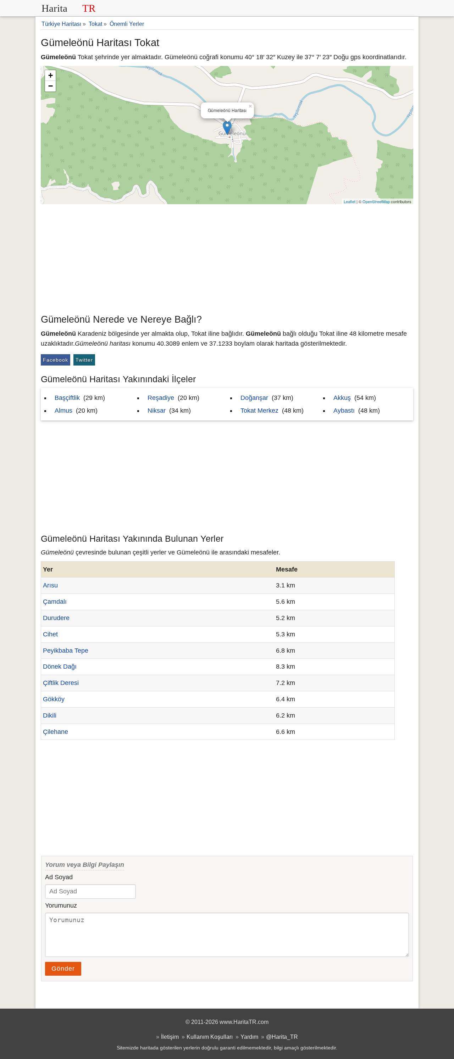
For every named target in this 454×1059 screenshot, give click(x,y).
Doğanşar (254, 397)
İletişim (170, 1036)
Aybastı (344, 410)
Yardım (249, 1036)
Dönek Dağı (60, 666)
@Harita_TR (282, 1036)
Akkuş (342, 397)
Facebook (55, 360)
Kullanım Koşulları (210, 1036)
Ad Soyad (59, 877)
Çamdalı (55, 601)
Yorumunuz (61, 905)
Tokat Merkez (259, 410)
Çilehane (55, 731)
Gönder (63, 968)
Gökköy (54, 699)
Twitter (84, 360)
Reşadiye (161, 397)
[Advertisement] (227, 257)
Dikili (49, 715)
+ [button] (50, 75)
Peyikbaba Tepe (65, 650)
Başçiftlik (67, 397)
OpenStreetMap (376, 201)
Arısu (50, 585)
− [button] (50, 86)
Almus (63, 410)
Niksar (157, 410)
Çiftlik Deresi (61, 682)
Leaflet (349, 201)
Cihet (50, 634)
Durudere (56, 618)
